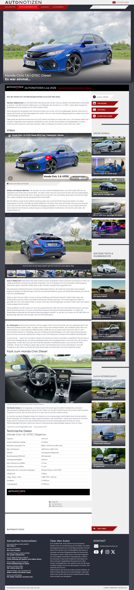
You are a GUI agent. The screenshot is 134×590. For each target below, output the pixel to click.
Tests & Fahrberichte (28, 7)
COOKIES (106, 588)
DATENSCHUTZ (122, 588)
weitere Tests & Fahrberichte (103, 254)
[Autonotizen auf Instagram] (107, 553)
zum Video (19, 184)
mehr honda (101, 133)
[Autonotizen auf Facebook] (102, 553)
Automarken (58, 7)
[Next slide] (88, 244)
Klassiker (45, 7)
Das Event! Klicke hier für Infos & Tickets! (74, 88)
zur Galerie (101, 103)
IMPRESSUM (113, 588)
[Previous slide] (9, 244)
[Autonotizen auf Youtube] (96, 553)
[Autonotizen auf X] (113, 553)
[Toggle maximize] (89, 215)
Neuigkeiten (10, 7)
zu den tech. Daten (104, 116)
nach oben (101, 529)
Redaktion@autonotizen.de (109, 546)
